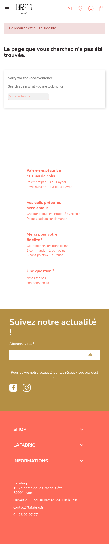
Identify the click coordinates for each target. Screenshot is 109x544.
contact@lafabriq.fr (28, 507)
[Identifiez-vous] (90, 12)
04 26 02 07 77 (25, 515)
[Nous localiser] (80, 12)
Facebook (13, 388)
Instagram (27, 388)
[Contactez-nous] (70, 8)
